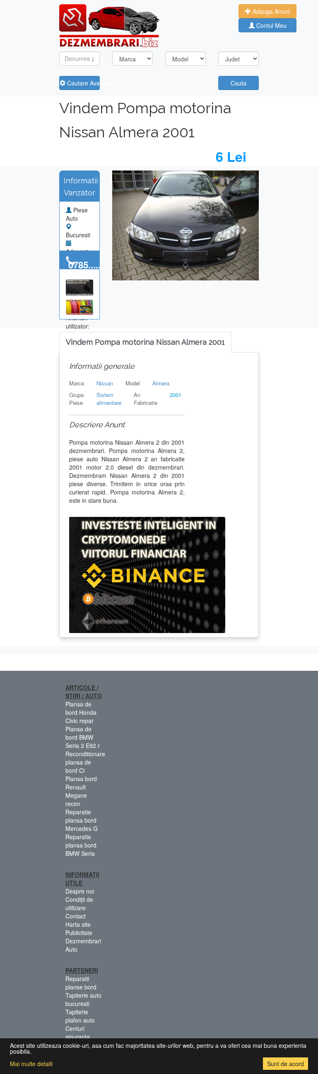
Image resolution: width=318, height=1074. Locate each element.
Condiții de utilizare (79, 903)
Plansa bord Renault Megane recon (81, 791)
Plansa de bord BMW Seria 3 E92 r (82, 737)
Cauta (238, 83)
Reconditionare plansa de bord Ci (85, 762)
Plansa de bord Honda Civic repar (80, 712)
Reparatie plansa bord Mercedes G (81, 820)
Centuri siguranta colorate (77, 1036)
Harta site (78, 924)
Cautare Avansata (82, 83)
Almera (160, 383)
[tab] (145, 342)
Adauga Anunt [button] (270, 11)
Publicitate (78, 932)
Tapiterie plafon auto (80, 1016)
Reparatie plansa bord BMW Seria (80, 845)
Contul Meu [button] (271, 25)
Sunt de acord (285, 1063)
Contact (75, 916)
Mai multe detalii (31, 1063)
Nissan (104, 383)
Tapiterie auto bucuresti (83, 999)
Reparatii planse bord (80, 982)
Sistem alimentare (108, 399)
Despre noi (79, 891)
